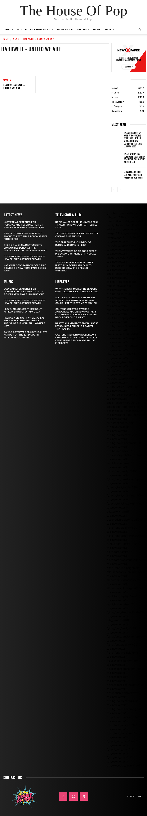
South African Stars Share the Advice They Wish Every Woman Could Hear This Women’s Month (76, 300)
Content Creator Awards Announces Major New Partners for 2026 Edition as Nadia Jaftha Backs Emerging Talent (76, 313)
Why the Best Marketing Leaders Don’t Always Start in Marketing (76, 290)
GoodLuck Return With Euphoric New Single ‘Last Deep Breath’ (25, 257)
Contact (109, 29)
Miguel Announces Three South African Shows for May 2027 (23, 310)
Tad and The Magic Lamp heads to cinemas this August (76, 234)
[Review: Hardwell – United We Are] (18, 65)
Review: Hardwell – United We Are (15, 86)
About (96, 29)
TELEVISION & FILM (68, 214)
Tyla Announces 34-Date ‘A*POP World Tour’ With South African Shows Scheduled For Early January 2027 (133, 139)
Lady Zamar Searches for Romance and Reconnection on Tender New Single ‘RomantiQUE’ (24, 225)
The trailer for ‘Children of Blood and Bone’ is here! (73, 243)
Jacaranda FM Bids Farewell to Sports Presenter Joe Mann (133, 174)
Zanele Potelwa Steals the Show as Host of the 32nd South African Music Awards (25, 335)
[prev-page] (113, 189)
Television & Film (40, 29)
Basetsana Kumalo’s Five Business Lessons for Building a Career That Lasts (76, 326)
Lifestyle (81, 29)
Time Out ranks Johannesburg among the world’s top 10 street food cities (25, 236)
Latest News (13, 214)
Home (6, 39)
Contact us (12, 777)
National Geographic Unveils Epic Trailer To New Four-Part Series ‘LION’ (25, 268)
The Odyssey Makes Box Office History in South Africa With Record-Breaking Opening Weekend (74, 266)
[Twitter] (84, 796)
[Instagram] (73, 796)
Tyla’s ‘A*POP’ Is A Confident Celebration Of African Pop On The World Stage (134, 158)
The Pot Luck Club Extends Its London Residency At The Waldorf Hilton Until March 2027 (25, 248)
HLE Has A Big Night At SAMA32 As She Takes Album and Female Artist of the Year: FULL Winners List (24, 322)
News (7, 29)
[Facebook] (63, 796)
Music (20, 29)
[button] (139, 29)
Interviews (63, 29)
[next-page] (120, 189)
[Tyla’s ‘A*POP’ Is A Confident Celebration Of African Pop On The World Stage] (116, 158)
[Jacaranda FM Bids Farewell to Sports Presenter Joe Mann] (116, 175)
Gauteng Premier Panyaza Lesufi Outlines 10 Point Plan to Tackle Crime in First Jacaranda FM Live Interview (76, 338)
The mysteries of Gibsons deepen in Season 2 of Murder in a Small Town (76, 254)
